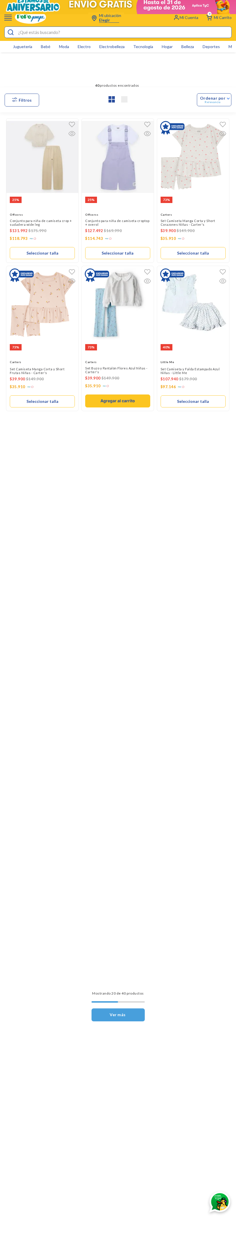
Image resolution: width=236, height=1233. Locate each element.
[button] (71, 133)
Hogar (167, 46)
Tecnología (143, 46)
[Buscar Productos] (10, 33)
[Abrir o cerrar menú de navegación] (8, 17)
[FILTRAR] (22, 100)
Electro (84, 46)
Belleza (187, 46)
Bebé (45, 46)
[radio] (112, 100)
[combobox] (118, 32)
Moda (64, 46)
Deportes (211, 46)
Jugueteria (22, 46)
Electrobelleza (112, 46)
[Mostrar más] (118, 1014)
